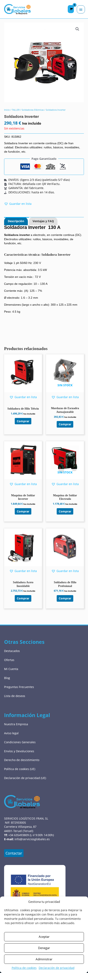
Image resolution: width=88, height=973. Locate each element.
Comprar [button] (23, 421)
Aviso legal (11, 733)
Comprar (65, 424)
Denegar (44, 948)
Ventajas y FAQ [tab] (43, 221)
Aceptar (44, 937)
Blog (7, 678)
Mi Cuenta (11, 669)
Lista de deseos (14, 696)
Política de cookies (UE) (19, 769)
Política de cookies (24, 968)
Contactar (14, 853)
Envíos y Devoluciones (19, 751)
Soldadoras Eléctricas (33, 109)
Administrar (44, 959)
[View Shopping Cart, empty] (71, 9)
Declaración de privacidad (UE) (25, 778)
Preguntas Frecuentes (19, 687)
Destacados (12, 651)
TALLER (16, 109)
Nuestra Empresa (16, 724)
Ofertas (9, 660)
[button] (77, 29)
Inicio (7, 109)
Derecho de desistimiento (21, 760)
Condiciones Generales (20, 742)
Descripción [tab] (16, 221)
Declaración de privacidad (56, 968)
